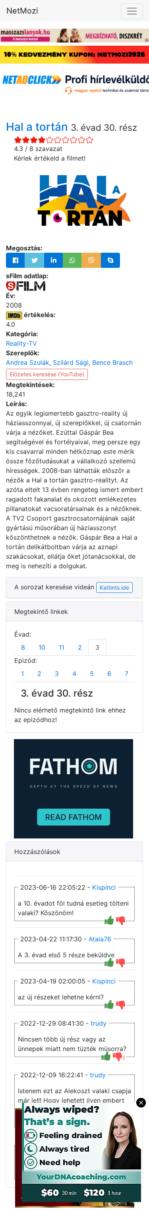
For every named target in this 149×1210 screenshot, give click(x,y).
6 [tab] (109, 674)
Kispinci (104, 887)
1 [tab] (22, 674)
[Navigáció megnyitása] (132, 11)
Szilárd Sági (71, 362)
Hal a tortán (38, 127)
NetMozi (22, 10)
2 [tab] (80, 647)
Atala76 (100, 939)
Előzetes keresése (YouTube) (47, 374)
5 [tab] (92, 674)
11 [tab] (61, 647)
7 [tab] (126, 674)
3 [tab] (97, 647)
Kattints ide (114, 587)
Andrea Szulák (27, 362)
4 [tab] (74, 674)
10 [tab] (42, 647)
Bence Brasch (112, 362)
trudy (98, 1023)
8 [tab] (23, 647)
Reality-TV (21, 343)
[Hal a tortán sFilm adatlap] (25, 285)
